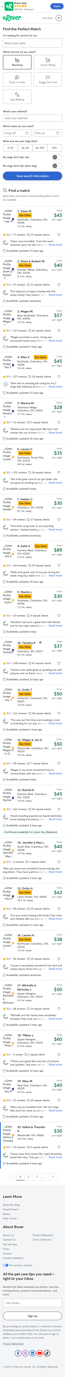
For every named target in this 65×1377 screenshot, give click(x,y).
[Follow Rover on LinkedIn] (32, 1353)
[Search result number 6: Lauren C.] (32, 469)
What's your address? (15, 111)
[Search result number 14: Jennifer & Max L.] (32, 860)
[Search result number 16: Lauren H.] (32, 955)
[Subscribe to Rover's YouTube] (39, 1353)
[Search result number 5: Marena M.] (32, 421)
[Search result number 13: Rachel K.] (32, 811)
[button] (2, 6)
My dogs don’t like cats (16, 157)
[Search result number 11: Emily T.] (32, 710)
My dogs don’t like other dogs (20, 165)
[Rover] (11, 18)
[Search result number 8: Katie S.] (32, 564)
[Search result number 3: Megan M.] (32, 329)
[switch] (57, 157)
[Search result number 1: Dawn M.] (32, 231)
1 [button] (20, 1176)
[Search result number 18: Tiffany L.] (32, 1053)
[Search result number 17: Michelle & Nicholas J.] (32, 1005)
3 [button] (36, 1176)
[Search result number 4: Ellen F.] (32, 375)
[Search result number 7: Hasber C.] (32, 517)
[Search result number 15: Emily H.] (32, 906)
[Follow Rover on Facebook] (18, 1353)
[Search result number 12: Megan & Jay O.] (32, 760)
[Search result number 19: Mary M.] (32, 1099)
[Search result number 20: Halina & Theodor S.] (32, 1145)
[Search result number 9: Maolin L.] (32, 612)
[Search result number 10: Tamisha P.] (32, 661)
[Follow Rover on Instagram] (25, 1353)
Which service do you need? (19, 52)
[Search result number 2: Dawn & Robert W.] (32, 281)
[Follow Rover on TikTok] (47, 1353)
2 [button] (28, 1176)
